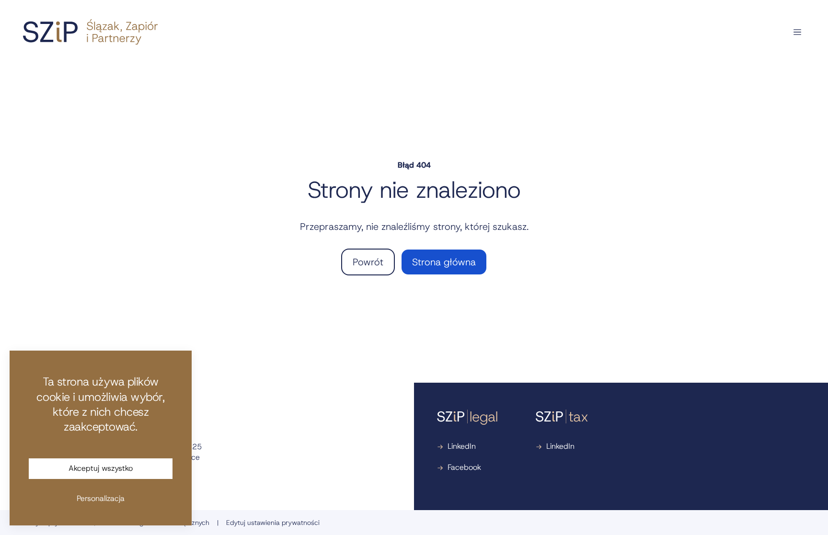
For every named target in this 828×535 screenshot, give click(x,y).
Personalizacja (101, 498)
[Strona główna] (90, 32)
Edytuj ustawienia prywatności (273, 522)
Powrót (368, 262)
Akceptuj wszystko (101, 468)
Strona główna (444, 262)
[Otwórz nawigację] (797, 32)
